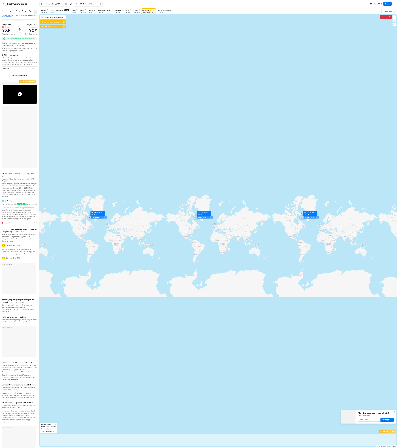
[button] (394, 17)
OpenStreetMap (392, 446)
